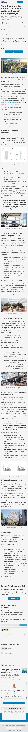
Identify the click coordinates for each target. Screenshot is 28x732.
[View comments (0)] (7, 26)
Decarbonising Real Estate (14, 102)
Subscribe (20, 2)
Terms (16, 725)
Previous (5, 639)
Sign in (25, 2)
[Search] (25, 665)
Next (23, 639)
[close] (24, 684)
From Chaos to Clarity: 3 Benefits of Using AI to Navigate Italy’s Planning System (10, 671)
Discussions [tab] (11, 665)
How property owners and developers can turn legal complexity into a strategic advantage (10, 675)
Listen (25, 22)
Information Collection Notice (18, 712)
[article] (14, 674)
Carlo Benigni (7, 22)
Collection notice (21, 725)
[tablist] (7, 648)
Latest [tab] (6, 665)
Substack (8, 730)
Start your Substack (11, 728)
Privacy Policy (15, 714)
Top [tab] (2, 665)
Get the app (19, 728)
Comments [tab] (4, 648)
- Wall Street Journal (18, 337)
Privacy (13, 725)
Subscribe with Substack (15, 708)
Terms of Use (21, 711)
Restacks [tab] (10, 648)
